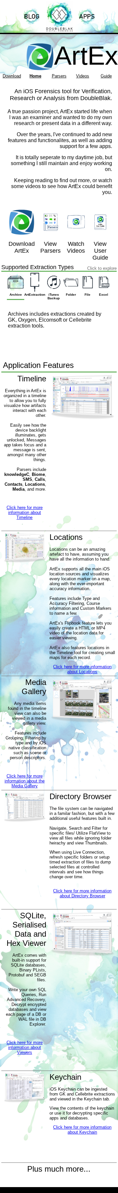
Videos (82, 76)
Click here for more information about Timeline (25, 512)
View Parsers (50, 247)
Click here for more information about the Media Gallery (25, 781)
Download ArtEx (22, 247)
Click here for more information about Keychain (82, 1130)
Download (12, 76)
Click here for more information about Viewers (25, 1047)
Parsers (59, 76)
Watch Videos (76, 247)
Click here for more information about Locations (82, 669)
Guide (106, 76)
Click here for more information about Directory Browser (82, 893)
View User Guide (100, 251)
